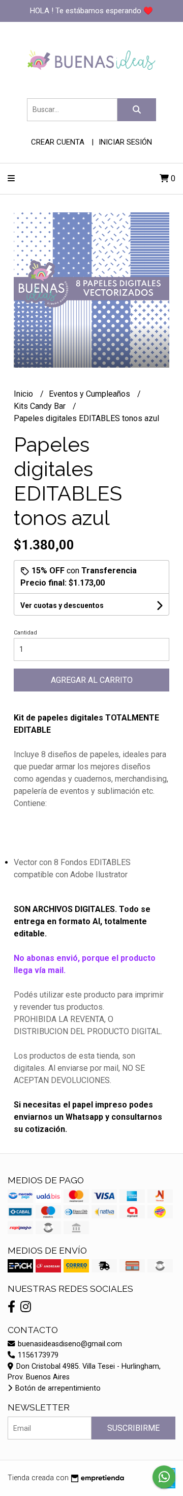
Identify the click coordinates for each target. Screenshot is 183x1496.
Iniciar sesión (125, 142)
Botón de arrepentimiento (57, 1388)
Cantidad (25, 632)
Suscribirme (133, 1428)
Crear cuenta (57, 142)
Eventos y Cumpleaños (90, 394)
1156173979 (37, 1355)
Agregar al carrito (92, 680)
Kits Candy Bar (41, 406)
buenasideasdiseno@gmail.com (69, 1344)
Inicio (24, 394)
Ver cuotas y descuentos (62, 605)
